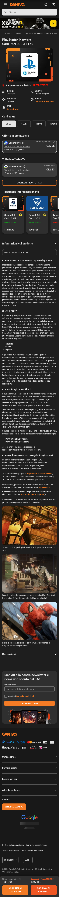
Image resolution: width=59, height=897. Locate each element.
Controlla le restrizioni (44, 101)
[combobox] (29, 12)
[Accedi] (46, 4)
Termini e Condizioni (10, 850)
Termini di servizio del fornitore (17, 146)
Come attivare (13, 109)
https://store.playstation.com (39, 474)
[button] (29, 146)
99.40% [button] (10, 150)
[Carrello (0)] (53, 4)
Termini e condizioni (25, 696)
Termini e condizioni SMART (32, 850)
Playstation (19, 33)
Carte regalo (8, 33)
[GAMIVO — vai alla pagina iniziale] (17, 4)
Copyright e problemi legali (37, 845)
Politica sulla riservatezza (13, 845)
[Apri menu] (5, 4)
